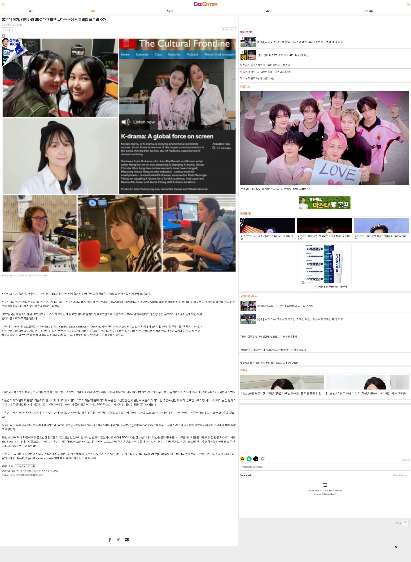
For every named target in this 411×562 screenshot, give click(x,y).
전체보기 (4, 3)
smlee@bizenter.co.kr (25, 466)
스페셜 (169, 10)
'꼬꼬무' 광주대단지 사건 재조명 (257, 78)
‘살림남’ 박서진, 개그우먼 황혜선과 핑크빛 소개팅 (265, 71)
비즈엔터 (206, 4)
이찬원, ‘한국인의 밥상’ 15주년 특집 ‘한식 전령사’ (265, 65)
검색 (408, 3)
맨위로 (398, 523)
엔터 (93, 10)
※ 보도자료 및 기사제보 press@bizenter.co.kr (22, 474)
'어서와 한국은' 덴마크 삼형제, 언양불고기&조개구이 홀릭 (268, 336)
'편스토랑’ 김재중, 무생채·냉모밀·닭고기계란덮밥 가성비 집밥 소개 (273, 349)
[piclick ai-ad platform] (20, 39)
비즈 (31, 10)
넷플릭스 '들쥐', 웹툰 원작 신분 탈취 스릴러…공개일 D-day (268, 362)
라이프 (269, 10)
